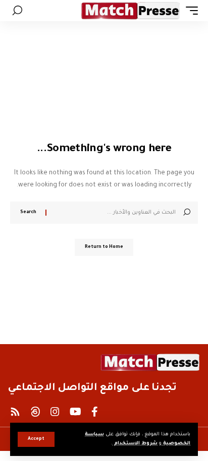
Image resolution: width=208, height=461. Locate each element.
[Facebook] (94, 411)
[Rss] (15, 411)
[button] (36, 439)
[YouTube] (75, 411)
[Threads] (35, 411)
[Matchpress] (131, 10)
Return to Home (104, 247)
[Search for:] (114, 213)
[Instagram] (55, 411)
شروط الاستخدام (135, 443)
